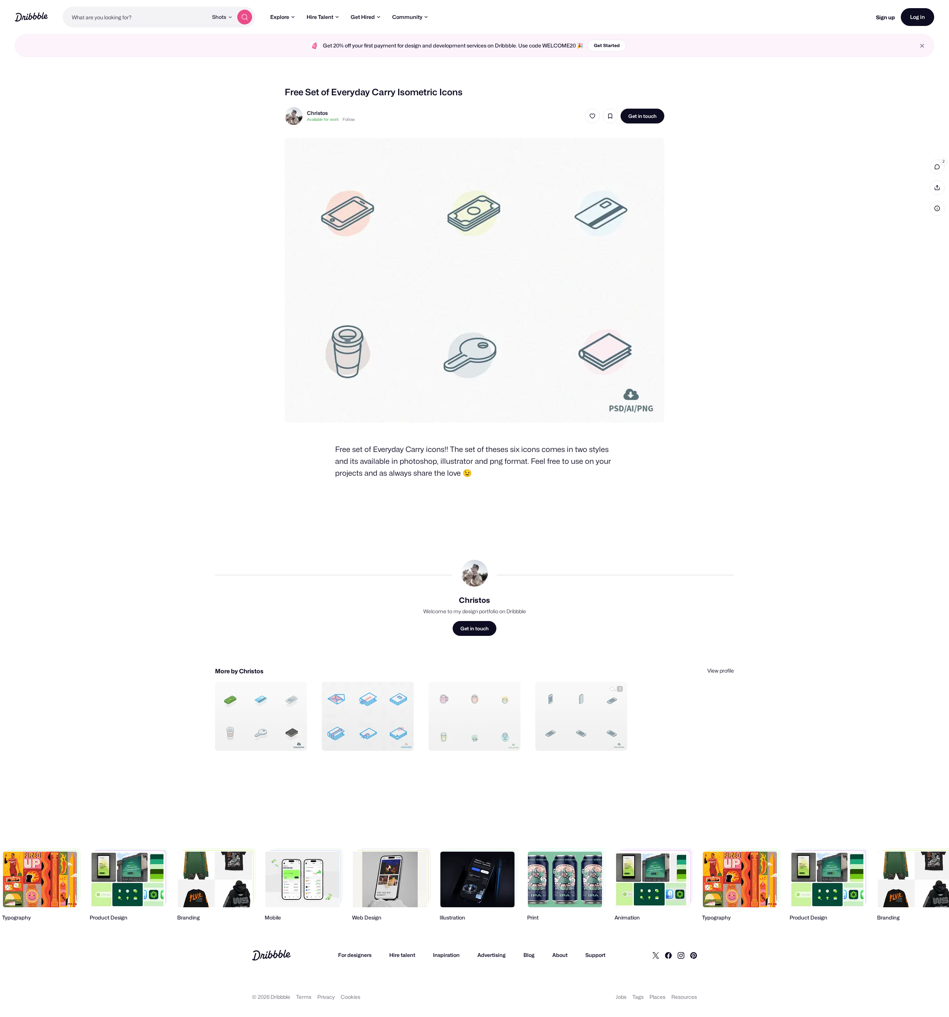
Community (407, 17)
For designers (354, 955)
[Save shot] (610, 116)
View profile (720, 670)
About (560, 955)
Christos (317, 113)
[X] (655, 955)
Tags (638, 997)
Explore (279, 17)
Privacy (326, 997)
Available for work (323, 119)
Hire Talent (320, 17)
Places (657, 997)
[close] (922, 46)
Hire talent (402, 955)
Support (595, 955)
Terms (303, 997)
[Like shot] (592, 116)
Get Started (607, 45)
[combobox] (135, 17)
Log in (917, 17)
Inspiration (446, 955)
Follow (349, 119)
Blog (529, 955)
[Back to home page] (31, 17)
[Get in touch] (263, 737)
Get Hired (363, 17)
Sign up (885, 17)
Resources (684, 997)
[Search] (244, 17)
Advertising (491, 955)
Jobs (621, 997)
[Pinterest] (693, 955)
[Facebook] (668, 955)
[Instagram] (681, 955)
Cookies (350, 997)
